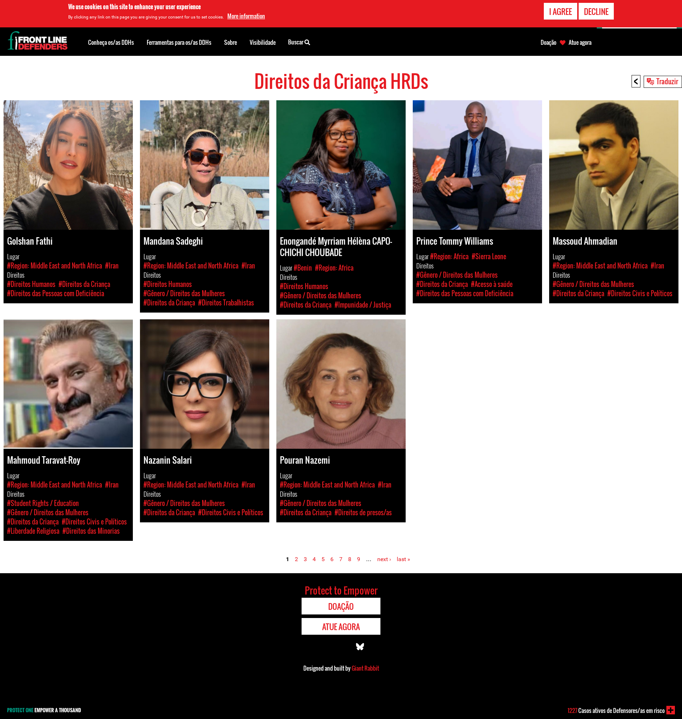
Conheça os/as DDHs (111, 42)
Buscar (296, 42)
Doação (548, 42)
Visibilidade (263, 42)
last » (403, 559)
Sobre (230, 42)
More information (246, 16)
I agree (560, 11)
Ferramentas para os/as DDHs (179, 42)
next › (384, 559)
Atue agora (580, 42)
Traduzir (667, 81)
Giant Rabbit (365, 668)
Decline (596, 11)
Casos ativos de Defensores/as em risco (616, 710)
